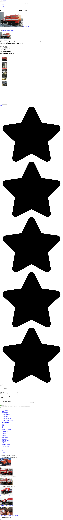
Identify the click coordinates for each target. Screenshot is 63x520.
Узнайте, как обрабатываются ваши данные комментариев (21, 396)
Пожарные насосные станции (5, 440)
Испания (3, 424)
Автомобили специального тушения (6, 418)
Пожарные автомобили (5, 437)
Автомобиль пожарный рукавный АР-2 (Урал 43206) (6, 495)
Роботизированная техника (5, 446)
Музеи (2, 427)
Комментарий (2, 392)
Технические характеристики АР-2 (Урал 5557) (7, 30)
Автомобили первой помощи (5, 415)
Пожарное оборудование (5, 436)
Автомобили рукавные (26, 26)
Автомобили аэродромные (5, 412)
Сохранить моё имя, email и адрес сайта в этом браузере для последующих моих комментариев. (13, 393)
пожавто (1, 105)
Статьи (3, 449)
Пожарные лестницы (4, 438)
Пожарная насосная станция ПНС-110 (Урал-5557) (6, 505)
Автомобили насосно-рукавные (6, 414)
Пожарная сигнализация (5, 432)
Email (1, 385)
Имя (1, 384)
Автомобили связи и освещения (6, 417)
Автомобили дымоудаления (5, 413)
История (3, 6)
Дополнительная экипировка (5, 422)
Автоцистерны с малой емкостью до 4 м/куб (7, 420)
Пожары (3, 442)
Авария (3, 411)
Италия (3, 425)
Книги (2, 426)
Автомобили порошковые (5, 416)
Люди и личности (4, 5)
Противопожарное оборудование (6, 444)
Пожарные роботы (4, 441)
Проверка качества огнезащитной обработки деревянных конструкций (9, 515)
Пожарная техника (4, 433)
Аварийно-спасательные (5, 410)
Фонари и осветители (4, 451)
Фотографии (3, 452)
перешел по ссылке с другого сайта (7, 401)
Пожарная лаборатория (5, 431)
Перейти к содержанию (3, 0)
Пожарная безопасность (5, 430)
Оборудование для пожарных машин (6, 429)
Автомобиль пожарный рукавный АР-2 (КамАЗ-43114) (7, 485)
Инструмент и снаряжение (5, 423)
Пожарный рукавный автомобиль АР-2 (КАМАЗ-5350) (7, 456)
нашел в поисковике (5, 400)
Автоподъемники (4, 419)
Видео (2, 7)
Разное (2, 445)
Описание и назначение (5, 29)
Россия (2, 447)
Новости (3, 4)
